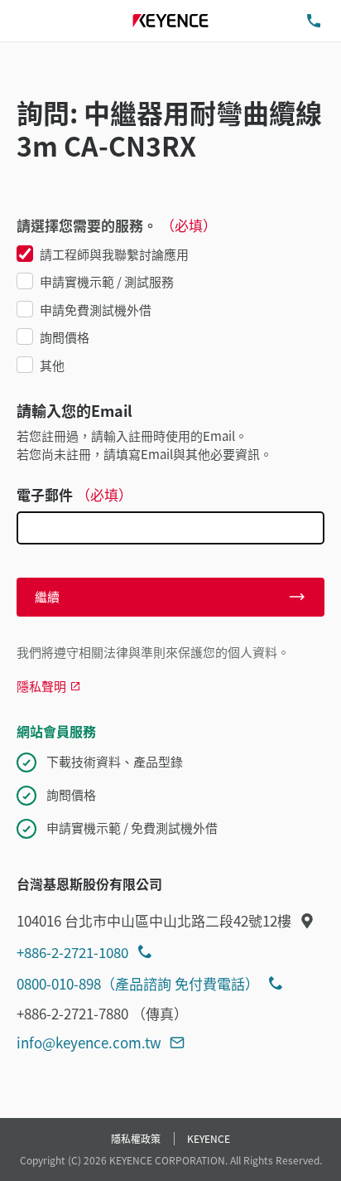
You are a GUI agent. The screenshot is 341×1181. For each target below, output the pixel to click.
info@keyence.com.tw (89, 1042)
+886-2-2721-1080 (72, 951)
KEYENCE (208, 1138)
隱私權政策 (136, 1138)
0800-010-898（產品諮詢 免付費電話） (138, 983)
